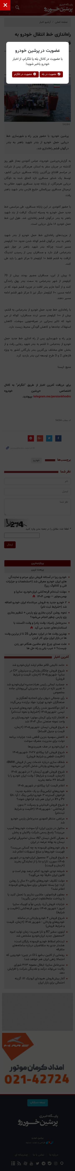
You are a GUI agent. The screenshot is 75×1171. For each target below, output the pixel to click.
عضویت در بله (49, 74)
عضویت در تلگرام (23, 74)
